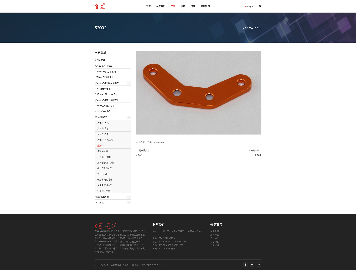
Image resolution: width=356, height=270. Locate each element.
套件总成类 (102, 174)
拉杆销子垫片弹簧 (105, 162)
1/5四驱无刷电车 (102, 88)
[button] (260, 6)
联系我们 (214, 245)
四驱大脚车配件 (102, 197)
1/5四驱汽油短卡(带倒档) (106, 100)
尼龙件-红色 (103, 134)
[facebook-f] (246, 264)
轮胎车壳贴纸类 (104, 179)
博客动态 (214, 241)
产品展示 (214, 238)
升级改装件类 (103, 191)
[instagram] (259, 264)
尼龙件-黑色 (103, 123)
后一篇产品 (255, 152)
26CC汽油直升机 (102, 111)
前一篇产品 (142, 152)
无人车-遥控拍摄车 (103, 66)
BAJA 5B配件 (101, 117)
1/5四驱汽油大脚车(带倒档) (107, 83)
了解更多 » (110, 252)
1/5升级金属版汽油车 (105, 105)
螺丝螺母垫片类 (104, 168)
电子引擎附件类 (104, 185)
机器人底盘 (100, 60)
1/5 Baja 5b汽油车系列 (105, 71)
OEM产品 (99, 202)
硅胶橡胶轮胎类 (104, 157)
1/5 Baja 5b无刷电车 (104, 77)
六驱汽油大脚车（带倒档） (107, 94)
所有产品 (214, 234)
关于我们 (214, 231)
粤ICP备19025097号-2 (153, 264)
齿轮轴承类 (102, 151)
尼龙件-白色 (103, 128)
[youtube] (253, 264)
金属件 (100, 145)
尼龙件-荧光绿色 (105, 140)
